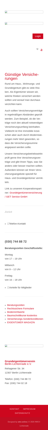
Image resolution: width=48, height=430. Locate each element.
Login (38, 36)
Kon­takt (14, 409)
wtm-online (22, 422)
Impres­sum (29, 409)
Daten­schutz (22, 413)
